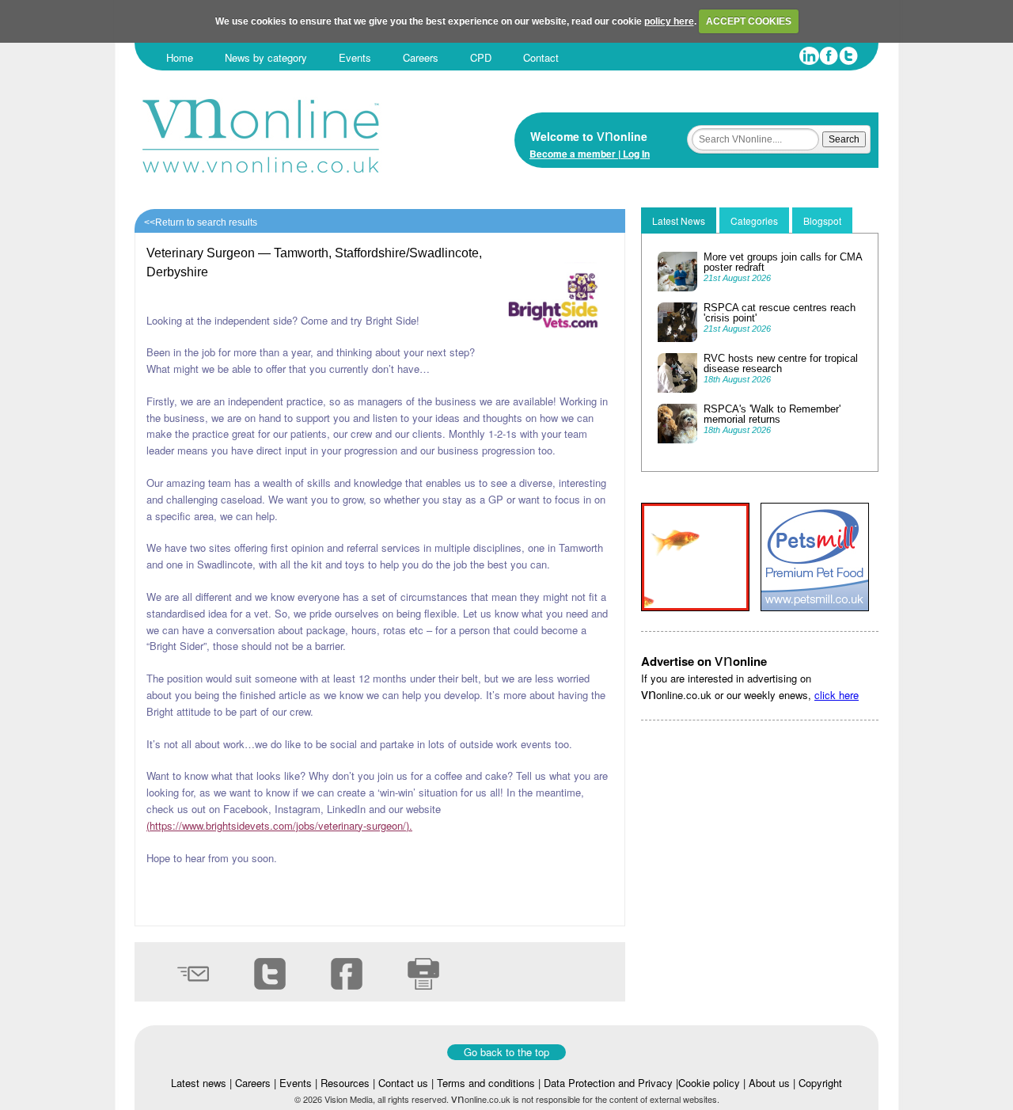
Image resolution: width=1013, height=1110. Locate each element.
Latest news (198, 1082)
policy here (669, 21)
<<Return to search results (200, 222)
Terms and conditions (486, 1082)
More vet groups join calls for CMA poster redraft (783, 262)
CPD (480, 57)
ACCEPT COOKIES (748, 21)
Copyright (820, 1082)
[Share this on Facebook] (329, 997)
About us (769, 1082)
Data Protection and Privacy (608, 1082)
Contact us (403, 1082)
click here (836, 694)
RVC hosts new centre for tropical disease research (781, 363)
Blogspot (822, 220)
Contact (541, 57)
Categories (754, 220)
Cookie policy (709, 1082)
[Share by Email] (176, 997)
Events (355, 57)
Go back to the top (506, 1051)
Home (179, 57)
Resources (345, 1082)
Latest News (678, 220)
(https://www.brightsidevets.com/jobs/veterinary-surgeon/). (279, 825)
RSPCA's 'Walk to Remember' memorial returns (772, 414)
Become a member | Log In (589, 153)
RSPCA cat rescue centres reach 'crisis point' (780, 313)
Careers (420, 57)
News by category (266, 57)
